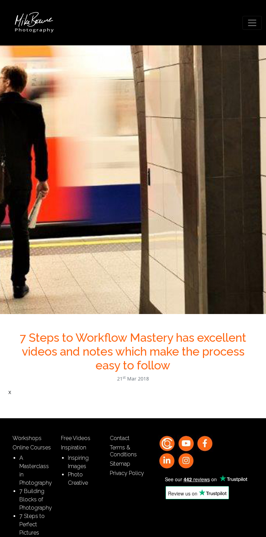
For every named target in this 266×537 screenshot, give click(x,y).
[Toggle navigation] (252, 23)
